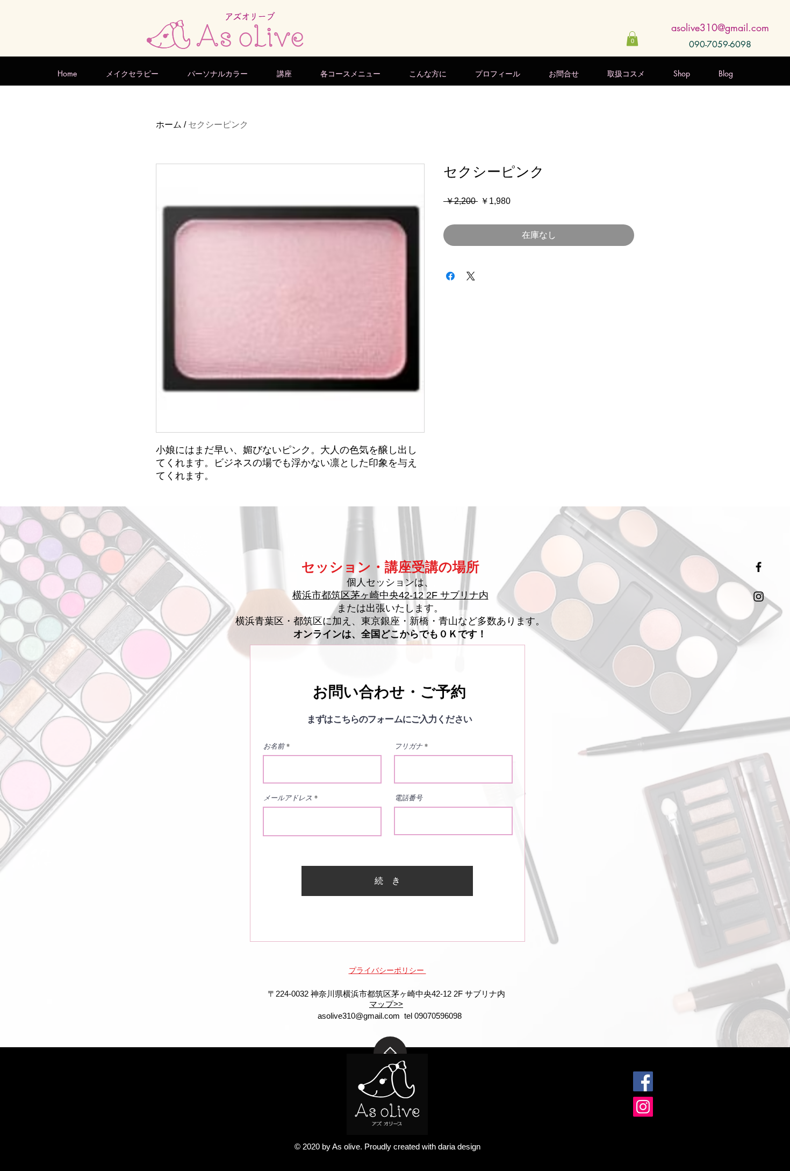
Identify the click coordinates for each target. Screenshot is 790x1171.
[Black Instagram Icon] (758, 596)
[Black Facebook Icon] (758, 567)
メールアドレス (287, 797)
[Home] (390, 1053)
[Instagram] (643, 1107)
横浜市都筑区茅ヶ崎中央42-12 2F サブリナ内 (390, 595)
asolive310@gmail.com (720, 27)
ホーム (169, 124)
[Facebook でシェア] (450, 276)
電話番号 (408, 797)
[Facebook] (643, 1081)
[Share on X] (470, 276)
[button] (632, 38)
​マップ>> (386, 1003)
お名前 (273, 746)
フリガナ (408, 746)
